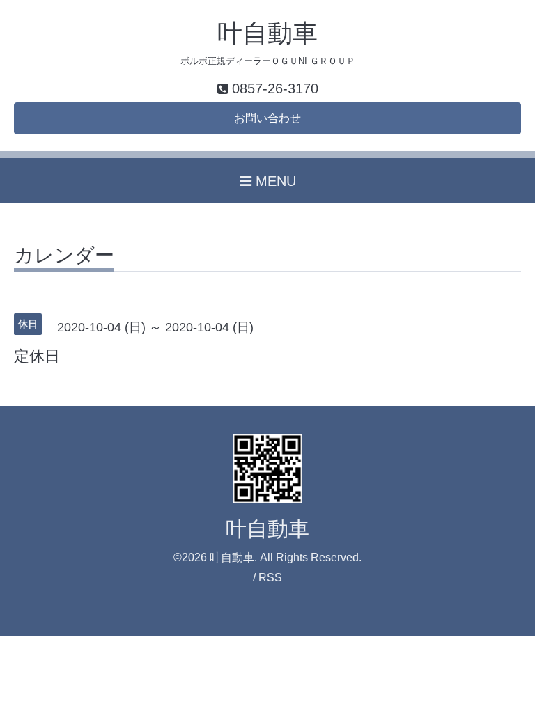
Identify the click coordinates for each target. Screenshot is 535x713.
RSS (270, 577)
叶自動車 (267, 33)
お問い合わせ (267, 118)
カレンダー (64, 256)
